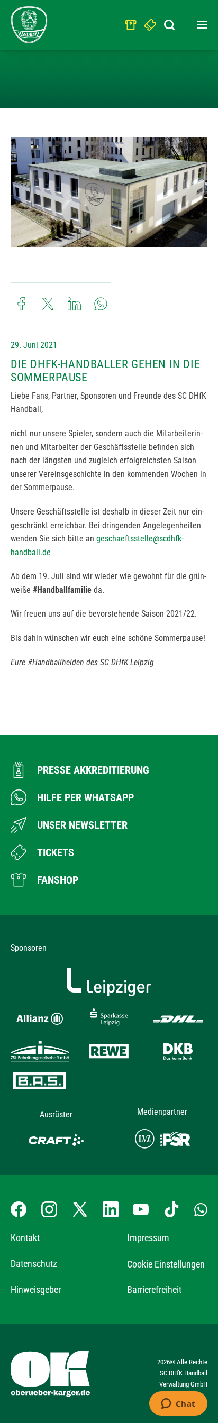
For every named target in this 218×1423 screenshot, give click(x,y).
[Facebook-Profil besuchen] (18, 1209)
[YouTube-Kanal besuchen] (141, 1209)
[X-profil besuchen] (80, 1209)
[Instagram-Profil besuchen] (49, 1209)
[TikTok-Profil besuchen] (171, 1209)
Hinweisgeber (36, 1289)
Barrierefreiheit (154, 1289)
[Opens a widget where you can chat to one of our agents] (178, 1404)
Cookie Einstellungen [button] (166, 1264)
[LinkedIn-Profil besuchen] (111, 1209)
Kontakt (25, 1237)
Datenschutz (34, 1263)
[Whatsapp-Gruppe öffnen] (200, 1209)
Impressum (148, 1237)
